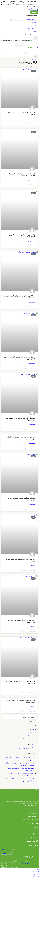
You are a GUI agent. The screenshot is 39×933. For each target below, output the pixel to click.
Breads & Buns (31, 28)
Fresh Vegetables (31, 19)
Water (34, 31)
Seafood (33, 22)
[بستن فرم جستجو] (36, 2)
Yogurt (34, 25)
